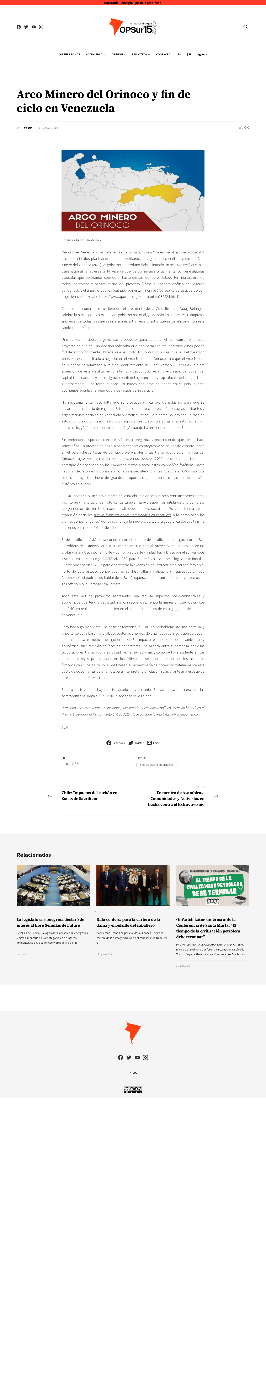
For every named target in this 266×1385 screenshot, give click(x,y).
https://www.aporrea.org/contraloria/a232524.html (138, 296)
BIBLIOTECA (139, 54)
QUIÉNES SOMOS (69, 54)
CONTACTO (163, 54)
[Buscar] (245, 26)
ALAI (65, 727)
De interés (70, 764)
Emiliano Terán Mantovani (81, 240)
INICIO (133, 1072)
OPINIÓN (117, 54)
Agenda (202, 54)
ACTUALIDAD (94, 54)
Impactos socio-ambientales (156, 765)
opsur (28, 127)
